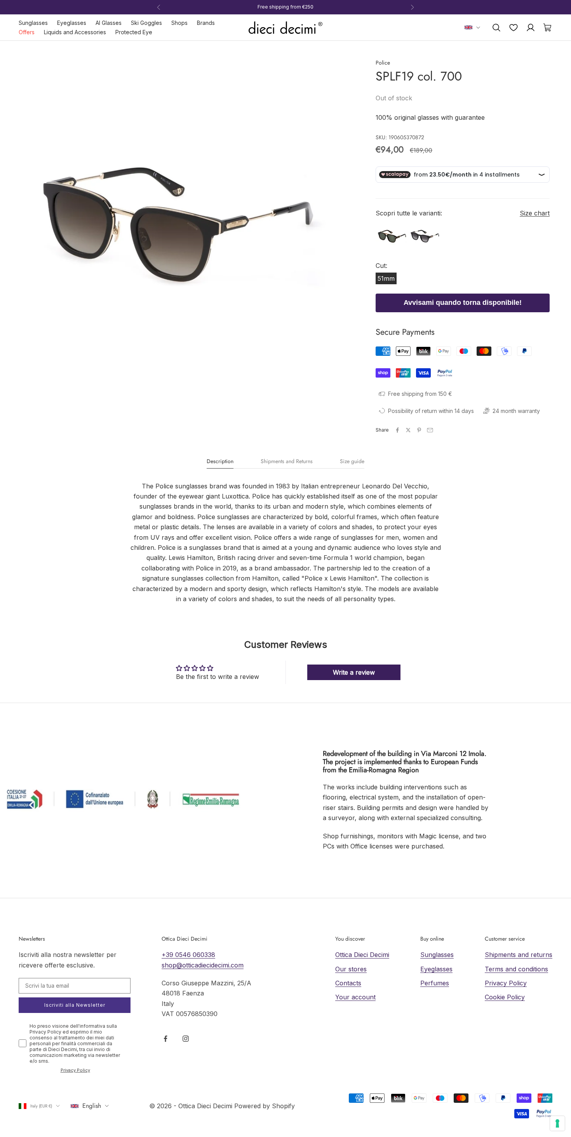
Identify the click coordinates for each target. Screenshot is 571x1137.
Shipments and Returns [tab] (287, 461)
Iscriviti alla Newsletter (74, 1005)
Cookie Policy (505, 997)
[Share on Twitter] (408, 430)
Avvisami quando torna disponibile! (463, 302)
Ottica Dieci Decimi (362, 955)
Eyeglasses (71, 23)
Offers (27, 32)
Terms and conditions (516, 969)
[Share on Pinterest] (419, 430)
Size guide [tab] (352, 461)
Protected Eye (133, 32)
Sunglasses (33, 23)
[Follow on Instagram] (186, 1039)
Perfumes (434, 983)
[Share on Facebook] (397, 430)
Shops (179, 23)
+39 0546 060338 (188, 955)
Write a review (354, 672)
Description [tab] (220, 461)
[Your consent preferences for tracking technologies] (557, 1123)
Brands (206, 23)
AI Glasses (109, 23)
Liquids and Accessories (75, 32)
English (91, 1105)
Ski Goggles (146, 23)
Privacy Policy (75, 1070)
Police (383, 62)
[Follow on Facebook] (165, 1039)
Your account (355, 997)
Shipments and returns (518, 955)
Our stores (351, 969)
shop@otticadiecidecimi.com (203, 965)
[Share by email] (430, 430)
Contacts (348, 983)
